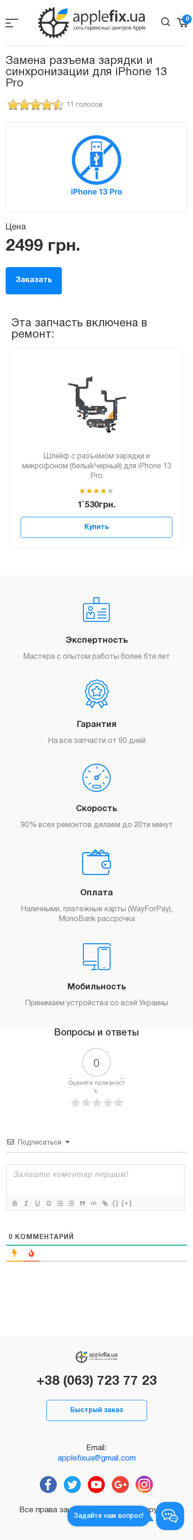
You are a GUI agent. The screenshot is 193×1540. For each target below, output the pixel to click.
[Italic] (25, 1203)
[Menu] (12, 23)
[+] (127, 1203)
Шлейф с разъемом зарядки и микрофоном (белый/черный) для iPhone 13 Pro (96, 466)
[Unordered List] (70, 1203)
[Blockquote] (82, 1203)
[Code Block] (93, 1203)
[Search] (165, 21)
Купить (96, 527)
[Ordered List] (59, 1203)
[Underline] (37, 1203)
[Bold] (14, 1203)
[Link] (104, 1203)
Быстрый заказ (96, 1410)
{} (115, 1203)
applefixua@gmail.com (97, 1458)
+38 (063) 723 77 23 (97, 1381)
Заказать (33, 280)
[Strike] (48, 1203)
